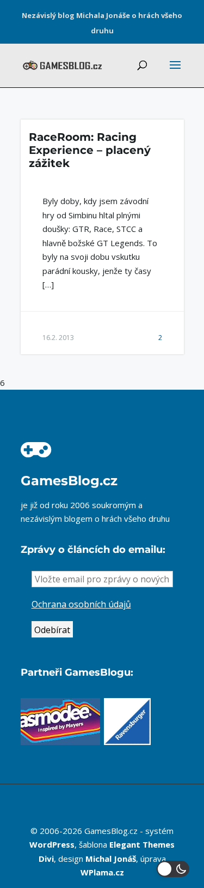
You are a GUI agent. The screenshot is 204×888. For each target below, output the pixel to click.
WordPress (52, 844)
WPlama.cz (102, 872)
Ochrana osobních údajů (81, 604)
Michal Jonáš (110, 858)
